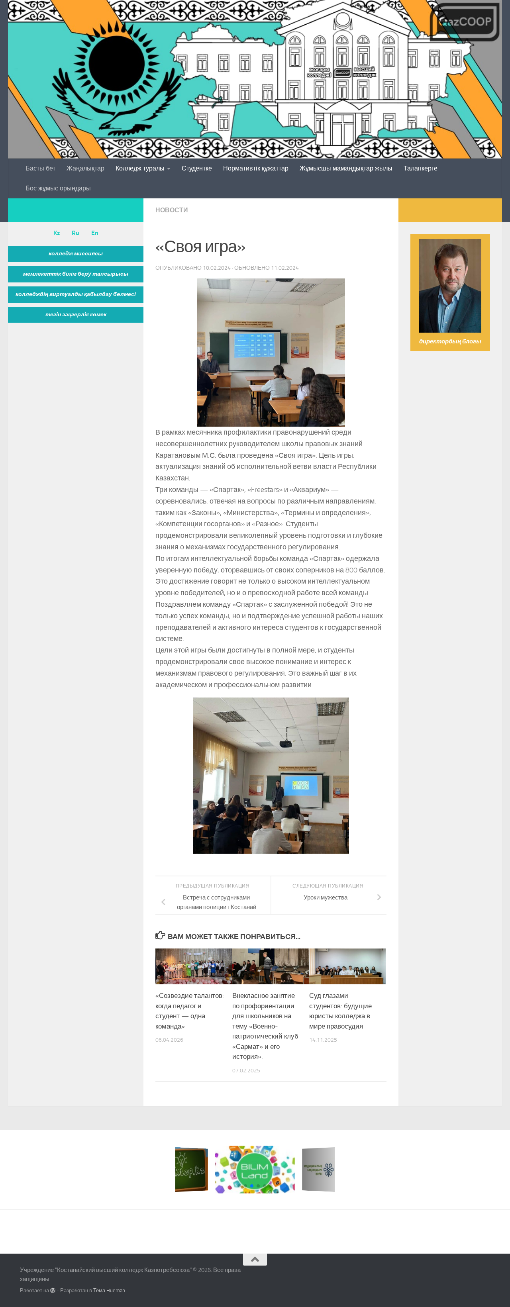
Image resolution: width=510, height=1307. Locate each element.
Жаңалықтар (85, 168)
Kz (56, 233)
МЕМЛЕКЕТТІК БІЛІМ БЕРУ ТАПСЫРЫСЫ (75, 273)
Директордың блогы (450, 341)
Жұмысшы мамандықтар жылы (346, 168)
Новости (171, 210)
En (94, 233)
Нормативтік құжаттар (255, 168)
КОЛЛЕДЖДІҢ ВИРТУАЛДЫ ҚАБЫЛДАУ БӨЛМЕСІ (76, 294)
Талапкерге (420, 168)
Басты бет (40, 168)
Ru (75, 233)
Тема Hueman (109, 1290)
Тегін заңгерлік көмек (75, 314)
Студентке (197, 168)
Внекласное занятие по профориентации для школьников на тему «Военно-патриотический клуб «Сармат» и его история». (265, 1026)
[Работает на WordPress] (52, 1290)
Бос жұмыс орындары (58, 188)
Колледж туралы (140, 168)
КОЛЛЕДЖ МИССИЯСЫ (76, 253)
